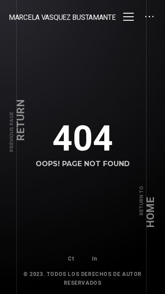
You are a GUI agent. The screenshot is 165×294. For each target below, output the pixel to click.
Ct (71, 259)
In (94, 259)
